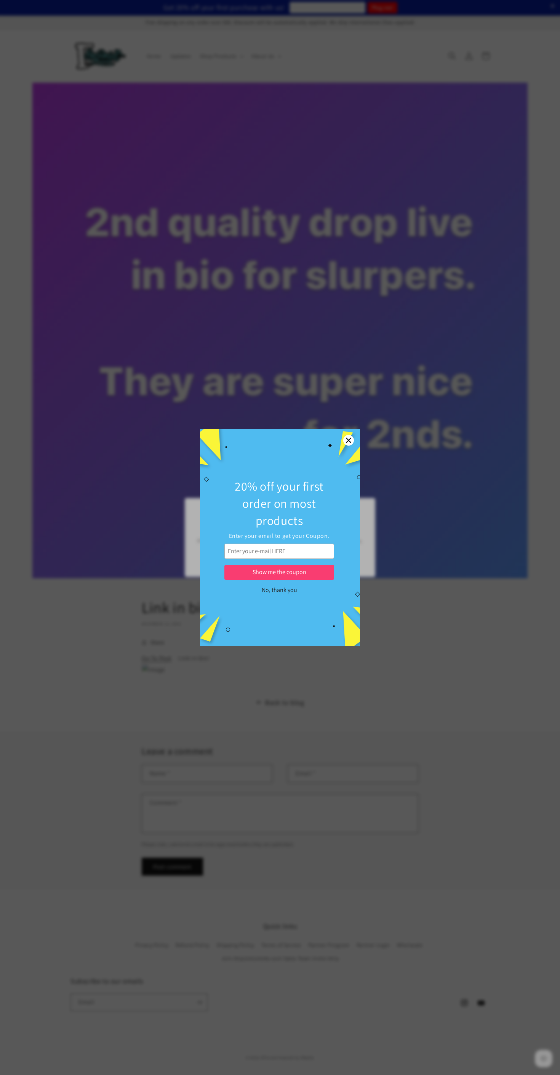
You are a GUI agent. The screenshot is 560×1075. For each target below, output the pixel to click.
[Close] (348, 440)
